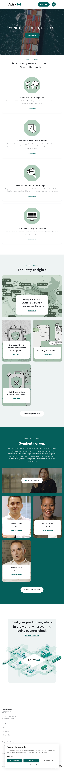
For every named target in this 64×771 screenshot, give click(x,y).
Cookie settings (48, 760)
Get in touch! (44, 4)
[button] (54, 4)
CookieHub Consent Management (34, 764)
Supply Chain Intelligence (9, 742)
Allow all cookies (14, 760)
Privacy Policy (6, 735)
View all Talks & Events (32, 590)
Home (4, 723)
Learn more (10, 756)
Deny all (31, 760)
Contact (4, 727)
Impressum (5, 731)
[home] (14, 4)
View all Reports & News (32, 414)
